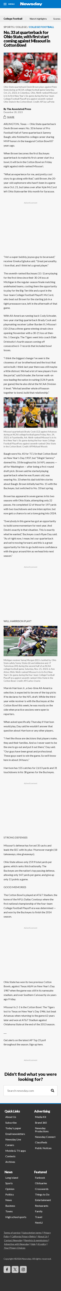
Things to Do (42, 1194)
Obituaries (41, 1183)
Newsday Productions (42, 1130)
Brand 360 (41, 1122)
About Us (10, 1116)
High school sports (15, 1216)
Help (33, 1244)
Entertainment (43, 1200)
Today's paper (13, 1128)
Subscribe (11, 1122)
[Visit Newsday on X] (15, 1269)
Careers (9, 1144)
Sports (9, 26)
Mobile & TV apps (15, 1150)
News (8, 1200)
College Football (13, 18)
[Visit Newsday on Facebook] (7, 1269)
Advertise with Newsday (16, 1244)
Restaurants (41, 1205)
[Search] (52, 1090)
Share (10, 117)
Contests (10, 1156)
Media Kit (40, 1116)
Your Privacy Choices (14, 1247)
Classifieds (41, 1142)
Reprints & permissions (36, 1240)
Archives (10, 1161)
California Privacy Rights (23, 1236)
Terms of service (12, 1232)
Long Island (11, 1177)
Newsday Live (13, 1139)
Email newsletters (15, 1133)
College (21, 26)
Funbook (40, 1177)
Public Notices (43, 1148)
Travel (38, 1216)
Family (38, 1211)
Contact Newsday (13, 1240)
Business (10, 1205)
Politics (9, 1194)
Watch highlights (38, 18)
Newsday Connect (45, 1136)
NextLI (39, 1222)
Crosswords (41, 1188)
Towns (9, 1211)
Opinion (9, 1188)
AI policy (41, 1244)
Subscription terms (32, 1232)
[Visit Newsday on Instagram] (23, 1269)
